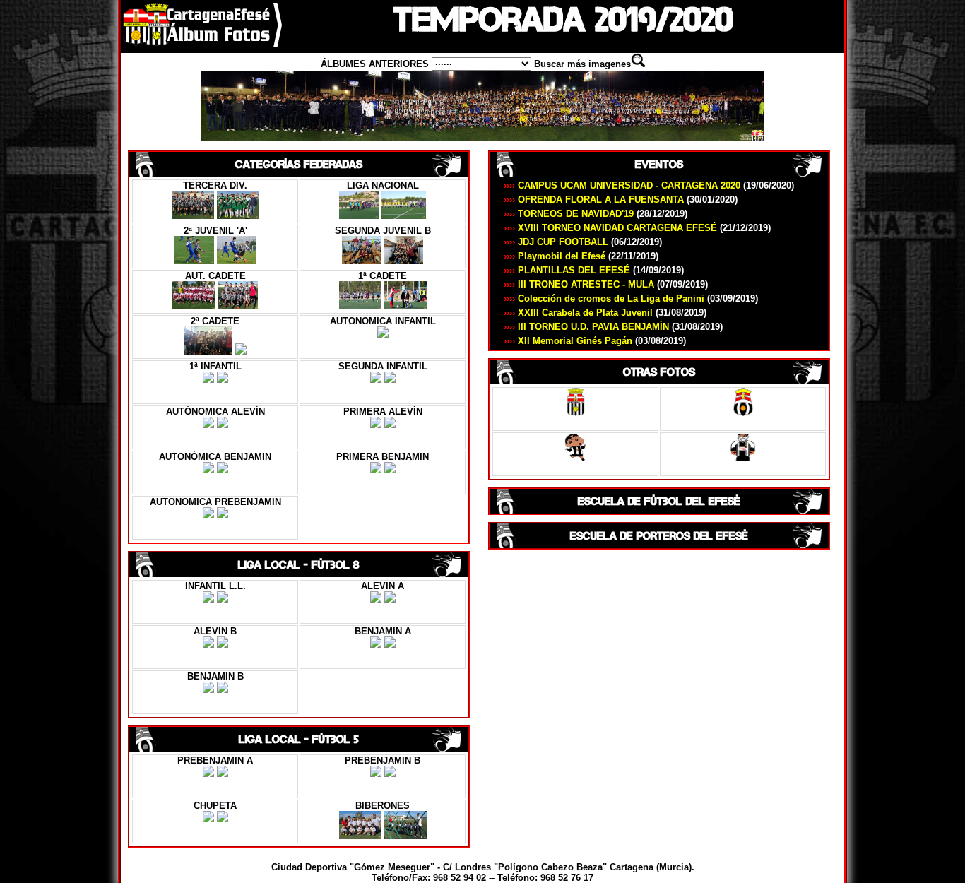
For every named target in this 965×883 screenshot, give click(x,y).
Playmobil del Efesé (581, 256)
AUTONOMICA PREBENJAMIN (215, 502)
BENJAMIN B (215, 676)
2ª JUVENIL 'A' (215, 230)
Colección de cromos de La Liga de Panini (631, 298)
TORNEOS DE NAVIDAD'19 (595, 213)
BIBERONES (382, 805)
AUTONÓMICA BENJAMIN (215, 456)
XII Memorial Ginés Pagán (595, 341)
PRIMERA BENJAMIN (382, 456)
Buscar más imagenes (582, 64)
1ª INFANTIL (215, 366)
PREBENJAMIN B (382, 760)
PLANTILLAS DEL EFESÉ (594, 270)
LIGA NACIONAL (383, 185)
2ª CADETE (215, 321)
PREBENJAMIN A (215, 760)
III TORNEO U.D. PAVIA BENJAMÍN (613, 326)
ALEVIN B (215, 631)
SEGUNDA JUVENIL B (383, 230)
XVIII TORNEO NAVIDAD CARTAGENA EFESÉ (637, 228)
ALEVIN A (382, 586)
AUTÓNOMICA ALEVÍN (215, 411)
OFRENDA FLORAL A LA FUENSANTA (621, 199)
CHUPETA (215, 805)
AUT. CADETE (215, 276)
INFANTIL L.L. (215, 586)
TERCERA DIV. (215, 185)
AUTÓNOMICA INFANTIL (383, 321)
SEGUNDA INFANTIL (382, 366)
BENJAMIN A (383, 631)
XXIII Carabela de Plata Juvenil (605, 312)
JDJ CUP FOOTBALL (583, 242)
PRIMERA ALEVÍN (382, 411)
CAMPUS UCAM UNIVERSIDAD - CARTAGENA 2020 (649, 185)
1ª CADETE (382, 276)
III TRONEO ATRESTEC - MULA (606, 284)
